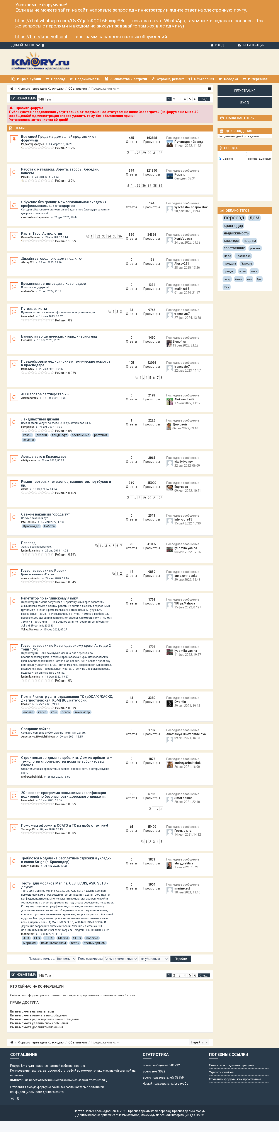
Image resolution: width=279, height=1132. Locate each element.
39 (160, 185)
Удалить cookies (221, 1072)
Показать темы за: (42, 958)
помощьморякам (53, 943)
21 (155, 498)
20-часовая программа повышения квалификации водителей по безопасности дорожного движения (64, 795)
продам (250, 241)
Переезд (28, 543)
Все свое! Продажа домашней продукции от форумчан (58, 138)
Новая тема (26, 98)
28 (138, 153)
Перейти (197, 1042)
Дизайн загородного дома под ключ (52, 258)
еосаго (28, 712)
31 (155, 153)
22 (160, 498)
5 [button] (190, 99)
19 (144, 498)
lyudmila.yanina (30, 550)
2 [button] (174, 99)
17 (131, 572)
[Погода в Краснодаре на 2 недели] (259, 158)
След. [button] (203, 99)
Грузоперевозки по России (43, 571)
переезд (234, 218)
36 (144, 185)
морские (92, 938)
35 (138, 185)
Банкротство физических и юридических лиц (59, 336)
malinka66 (27, 291)
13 (131, 698)
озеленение (80, 435)
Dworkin (180, 701)
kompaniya (27, 427)
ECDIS (49, 938)
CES (37, 938)
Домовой (179, 424)
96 (131, 544)
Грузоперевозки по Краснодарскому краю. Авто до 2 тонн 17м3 (66, 647)
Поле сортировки (90, 958)
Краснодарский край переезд (149, 1111)
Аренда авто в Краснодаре (43, 456)
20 (149, 498)
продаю (229, 271)
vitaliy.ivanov (28, 460)
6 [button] (195, 99)
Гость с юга (183, 830)
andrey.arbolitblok (32, 776)
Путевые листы (34, 309)
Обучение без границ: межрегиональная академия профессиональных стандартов (63, 204)
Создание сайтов (36, 729)
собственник (234, 248)
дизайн (41, 435)
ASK (26, 938)
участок (255, 248)
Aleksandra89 (29, 398)
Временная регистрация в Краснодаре (53, 284)
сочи (249, 279)
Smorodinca (183, 798)
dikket (24, 489)
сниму (227, 279)
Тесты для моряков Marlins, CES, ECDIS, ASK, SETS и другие (65, 885)
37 (149, 185)
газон (27, 435)
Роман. (25, 176)
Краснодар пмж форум (188, 1111)
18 (138, 498)
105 (131, 362)
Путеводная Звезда (189, 141)
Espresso (181, 486)
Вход (219, 45)
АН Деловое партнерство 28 (44, 394)
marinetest (27, 934)
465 (131, 138)
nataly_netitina (30, 865)
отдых (243, 271)
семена (28, 440)
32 (160, 153)
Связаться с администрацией (231, 1065)
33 (103, 236)
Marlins (63, 938)
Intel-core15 (28, 522)
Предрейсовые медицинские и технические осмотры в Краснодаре (66, 363)
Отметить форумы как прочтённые (235, 1079)
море (227, 256)
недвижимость (236, 233)
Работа (49, 526)
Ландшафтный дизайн (40, 419)
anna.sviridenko (30, 578)
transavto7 (27, 316)
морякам (29, 943)
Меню (29, 45)
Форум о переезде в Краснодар (41, 88)
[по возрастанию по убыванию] (154, 958)
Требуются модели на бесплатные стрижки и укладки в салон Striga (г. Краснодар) (66, 860)
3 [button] (179, 99)
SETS (77, 938)
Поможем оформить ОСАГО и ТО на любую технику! (64, 825)
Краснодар (31, 526)
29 (144, 153)
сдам (226, 287)
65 (131, 826)
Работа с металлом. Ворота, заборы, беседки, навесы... (60, 171)
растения (100, 435)
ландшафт (59, 435)
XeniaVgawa (183, 238)
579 (131, 170)
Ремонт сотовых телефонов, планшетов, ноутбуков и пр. (66, 483)
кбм (54, 712)
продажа (230, 263)
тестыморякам (94, 943)
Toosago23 (28, 829)
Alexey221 (27, 262)
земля (254, 271)
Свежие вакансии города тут (45, 514)
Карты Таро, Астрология (41, 233)
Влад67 (26, 704)
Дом (259, 279)
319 (131, 483)
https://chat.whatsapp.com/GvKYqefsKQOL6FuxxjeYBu (70, 20)
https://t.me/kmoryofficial (41, 36)
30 (149, 153)
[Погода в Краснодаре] (245, 153)
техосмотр (82, 712)
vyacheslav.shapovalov (35, 217)
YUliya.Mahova (30, 629)
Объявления (77, 88)
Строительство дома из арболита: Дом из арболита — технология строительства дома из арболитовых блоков (66, 761)
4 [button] (185, 99)
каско (42, 712)
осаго (66, 712)
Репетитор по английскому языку (49, 598)
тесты (75, 943)
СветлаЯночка (30, 237)
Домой (17, 45)
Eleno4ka (26, 340)
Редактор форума (32, 144)
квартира (231, 241)
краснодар (233, 225)
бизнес (238, 279)
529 (131, 234)
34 (109, 236)
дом (254, 218)
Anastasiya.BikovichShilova (38, 736)
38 (155, 185)
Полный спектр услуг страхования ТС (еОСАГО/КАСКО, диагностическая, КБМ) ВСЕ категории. (67, 698)
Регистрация (253, 45)
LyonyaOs (181, 1083)
